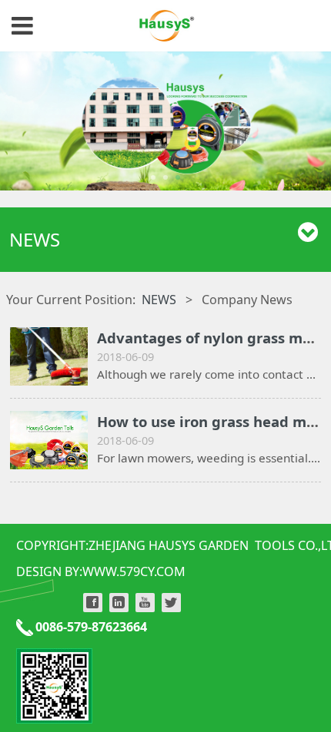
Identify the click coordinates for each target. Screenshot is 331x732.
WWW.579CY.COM (134, 571)
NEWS (159, 299)
